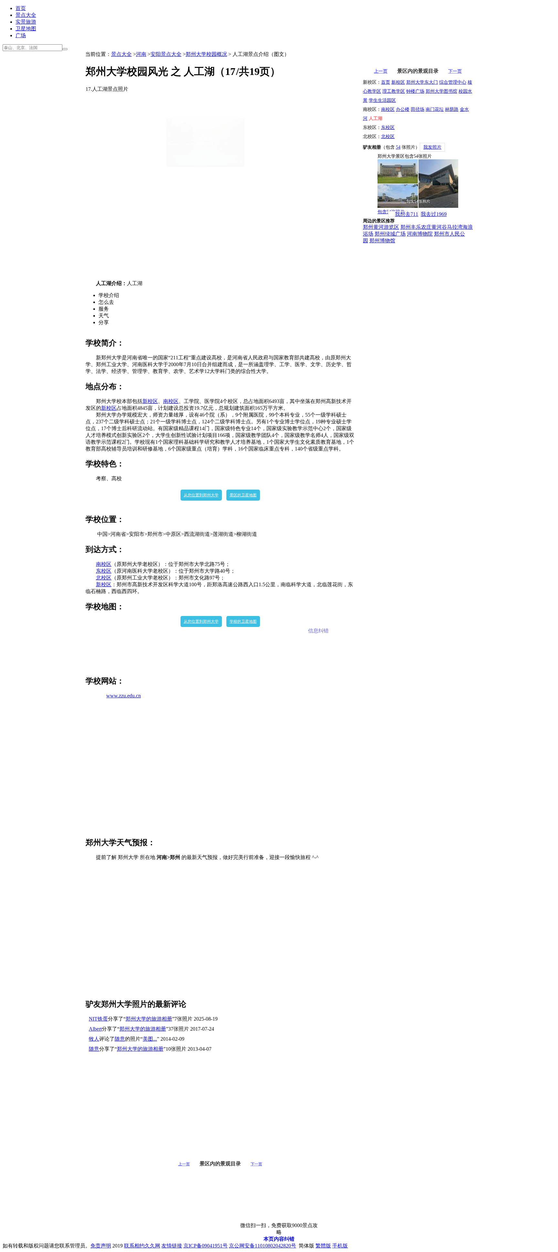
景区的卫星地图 (243, 495)
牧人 (94, 1039)
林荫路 (452, 109)
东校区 (103, 571)
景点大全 (26, 15)
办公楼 (402, 109)
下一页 (256, 1164)
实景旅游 (26, 22)
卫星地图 (26, 28)
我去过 (434, 214)
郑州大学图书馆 (441, 91)
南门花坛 (435, 109)
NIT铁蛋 (98, 1019)
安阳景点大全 (165, 54)
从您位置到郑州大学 (201, 495)
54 (398, 147)
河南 (141, 54)
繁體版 (323, 1245)
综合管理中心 (452, 82)
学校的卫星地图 (243, 621)
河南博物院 (420, 234)
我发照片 (432, 147)
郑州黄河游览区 (381, 227)
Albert (95, 1029)
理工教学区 (393, 91)
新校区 (150, 401)
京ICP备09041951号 (205, 1245)
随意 (120, 1039)
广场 (21, 35)
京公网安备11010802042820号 (262, 1245)
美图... (150, 1039)
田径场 (417, 109)
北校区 (103, 577)
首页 (21, 8)
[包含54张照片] (417, 183)
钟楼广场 (415, 91)
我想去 (406, 214)
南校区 (171, 401)
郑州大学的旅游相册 (149, 1019)
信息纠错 (318, 630)
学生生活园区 (382, 100)
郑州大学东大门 (422, 82)
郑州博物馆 (382, 240)
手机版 (340, 1245)
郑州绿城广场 (390, 234)
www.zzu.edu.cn (123, 695)
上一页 (184, 1164)
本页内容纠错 (279, 1239)
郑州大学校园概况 (206, 54)
